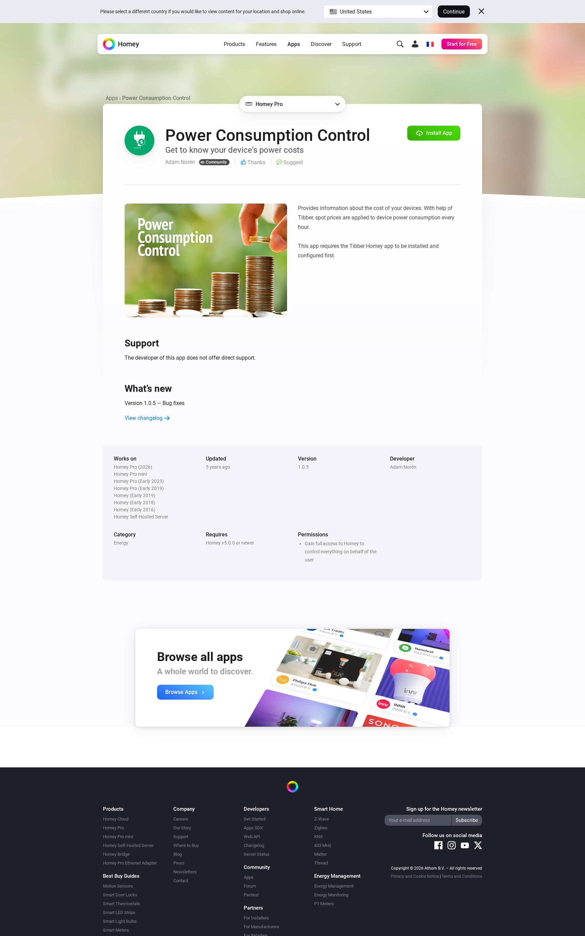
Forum (250, 886)
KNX (318, 836)
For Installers (256, 917)
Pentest (251, 894)
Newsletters (185, 871)
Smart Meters (116, 930)
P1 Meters (324, 903)
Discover (321, 44)
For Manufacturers (261, 926)
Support (351, 44)
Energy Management (333, 886)
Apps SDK (253, 827)
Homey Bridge (116, 854)
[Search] (400, 44)
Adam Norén (403, 467)
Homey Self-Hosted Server (128, 845)
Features (266, 44)
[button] (378, 11)
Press (179, 863)
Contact (180, 880)
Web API (252, 836)
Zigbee (320, 827)
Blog (177, 854)
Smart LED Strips (119, 912)
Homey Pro (113, 827)
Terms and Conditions (462, 876)
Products (234, 44)
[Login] (415, 44)
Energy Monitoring (331, 894)
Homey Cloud (115, 819)
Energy (121, 543)
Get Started (254, 819)
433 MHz (322, 845)
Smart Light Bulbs (120, 921)
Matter (320, 854)
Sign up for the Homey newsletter (444, 809)
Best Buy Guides (121, 876)
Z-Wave (321, 819)
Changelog (254, 845)
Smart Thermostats (121, 903)
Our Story (182, 827)
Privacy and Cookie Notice (415, 876)
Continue (453, 11)
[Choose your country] (430, 44)
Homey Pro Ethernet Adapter (130, 863)
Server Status (256, 854)
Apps (293, 44)
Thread (321, 863)
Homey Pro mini (118, 836)
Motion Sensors (118, 886)
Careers (180, 819)
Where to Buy (186, 845)
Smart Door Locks (120, 894)
